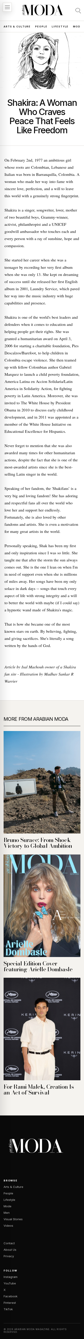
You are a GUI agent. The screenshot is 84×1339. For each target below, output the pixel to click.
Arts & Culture (17, 26)
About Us (10, 1249)
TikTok (8, 1309)
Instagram (10, 1277)
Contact (9, 1243)
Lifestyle (60, 26)
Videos (8, 1225)
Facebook (10, 1296)
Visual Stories (13, 1219)
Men (7, 1212)
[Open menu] (7, 7)
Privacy (9, 1256)
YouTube (10, 1283)
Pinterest (10, 1302)
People (41, 26)
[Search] (78, 10)
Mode (77, 26)
